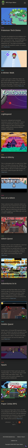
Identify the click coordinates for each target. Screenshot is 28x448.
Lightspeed (6, 114)
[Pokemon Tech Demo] (14, 16)
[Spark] (14, 350)
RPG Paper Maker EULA (9, 436)
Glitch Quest (7, 239)
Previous (8, 422)
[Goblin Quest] (14, 310)
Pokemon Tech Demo (11, 30)
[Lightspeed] (14, 99)
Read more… (7, 47)
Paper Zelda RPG (9, 404)
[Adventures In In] (14, 268)
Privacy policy (21, 436)
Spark (4, 365)
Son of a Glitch (8, 198)
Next (13, 424)
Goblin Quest (7, 324)
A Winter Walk (7, 73)
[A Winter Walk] (14, 58)
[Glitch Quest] (14, 224)
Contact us (14, 440)
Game (2, 27)
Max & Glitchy (7, 157)
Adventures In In (8, 283)
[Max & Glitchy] (14, 142)
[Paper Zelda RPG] (14, 389)
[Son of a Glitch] (14, 183)
